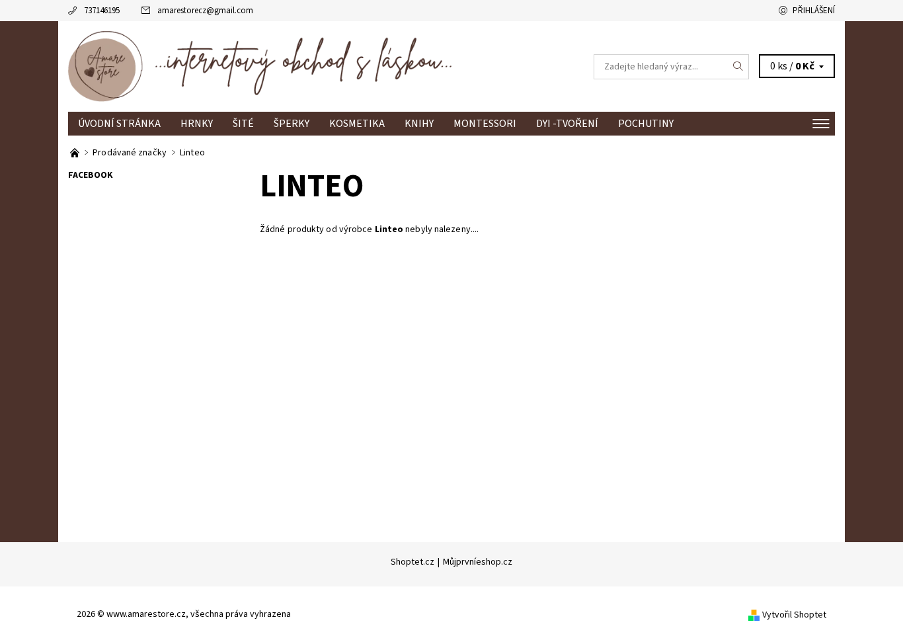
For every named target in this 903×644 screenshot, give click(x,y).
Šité (243, 123)
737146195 (102, 11)
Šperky (291, 123)
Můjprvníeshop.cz (477, 562)
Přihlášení (814, 11)
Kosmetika (357, 123)
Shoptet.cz (412, 562)
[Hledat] (738, 66)
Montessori (484, 123)
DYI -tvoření (567, 123)
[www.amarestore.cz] (259, 66)
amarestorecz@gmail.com (205, 11)
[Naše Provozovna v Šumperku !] (75, 152)
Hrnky (196, 123)
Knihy (419, 123)
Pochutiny (646, 123)
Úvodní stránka (119, 123)
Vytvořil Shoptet (794, 615)
